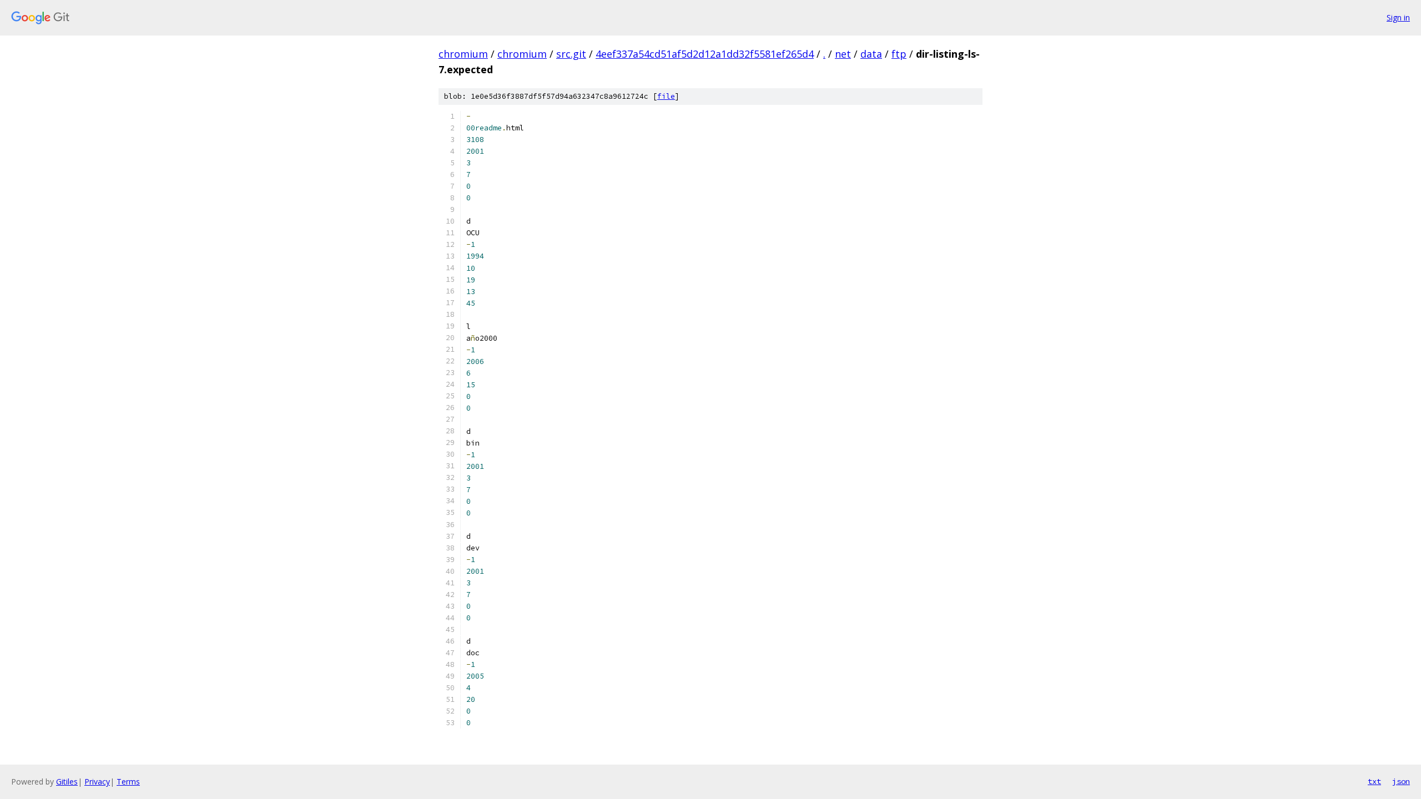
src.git (571, 53)
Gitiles (67, 781)
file (666, 96)
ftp (898, 53)
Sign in (1398, 17)
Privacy (97, 781)
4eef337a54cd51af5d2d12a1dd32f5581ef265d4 (705, 53)
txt (1374, 781)
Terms (128, 781)
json (1401, 781)
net (843, 53)
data (871, 53)
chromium (463, 53)
